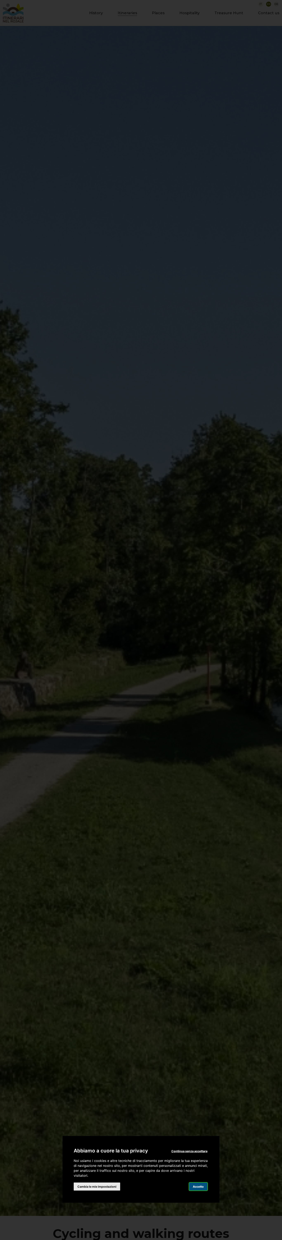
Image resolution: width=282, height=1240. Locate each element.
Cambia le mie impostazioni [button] (96, 1186)
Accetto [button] (198, 1186)
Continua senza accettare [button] (189, 1151)
